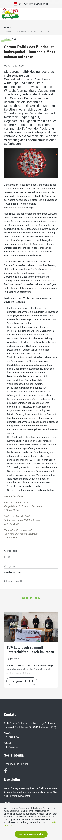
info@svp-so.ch (12, 747)
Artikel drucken (12, 581)
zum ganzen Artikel (21, 681)
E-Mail (7, 802)
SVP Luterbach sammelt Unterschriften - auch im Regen (30, 649)
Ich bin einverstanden (31, 834)
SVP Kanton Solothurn (32, 3)
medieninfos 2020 (14, 572)
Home (6, 28)
